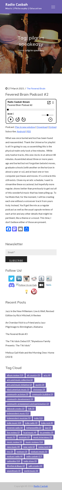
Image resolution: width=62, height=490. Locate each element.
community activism (17, 394)
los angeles (46, 432)
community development (20, 399)
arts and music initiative (19, 384)
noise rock (44, 447)
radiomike (13, 461)
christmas (39, 389)
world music (31, 470)
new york (29, 447)
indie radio (31, 423)
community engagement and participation (28, 403)
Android (21, 131)
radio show (30, 461)
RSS (29, 131)
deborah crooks (15, 408)
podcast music (39, 451)
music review (14, 442)
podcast (22, 451)
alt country (33, 375)
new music (13, 447)
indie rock (47, 423)
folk (31, 408)
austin (40, 384)
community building (42, 394)
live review (13, 432)
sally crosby (35, 466)
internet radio (15, 427)
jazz (48, 427)
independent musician (19, 418)
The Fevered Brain (35, 88)
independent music (18, 413)
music (11, 437)
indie (38, 418)
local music (29, 432)
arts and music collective (20, 380)
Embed (52, 127)
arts (47, 375)
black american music (18, 389)
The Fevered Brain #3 (16, 333)
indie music (14, 423)
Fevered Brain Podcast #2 (26, 94)
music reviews (34, 442)
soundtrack (13, 470)
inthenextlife (33, 427)
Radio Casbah (16, 4)
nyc (10, 451)
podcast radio (15, 456)
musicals (24, 437)
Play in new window (25, 127)
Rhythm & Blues (16, 466)
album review (15, 375)
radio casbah (34, 456)
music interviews (42, 437)
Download (42, 127)
